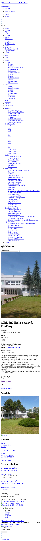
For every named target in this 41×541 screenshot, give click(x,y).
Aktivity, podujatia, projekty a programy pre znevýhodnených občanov (21, 217)
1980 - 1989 (12, 153)
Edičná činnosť (13, 201)
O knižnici (8, 42)
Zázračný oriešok (13, 88)
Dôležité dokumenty (14, 119)
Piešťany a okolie (13, 240)
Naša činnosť (9, 47)
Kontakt (7, 52)
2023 (9, 125)
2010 (9, 148)
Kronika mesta (12, 230)
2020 (9, 131)
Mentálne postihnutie (14, 210)
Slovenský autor (13, 83)
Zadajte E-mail (5, 530)
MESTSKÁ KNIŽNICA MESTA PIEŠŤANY (10, 469)
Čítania (10, 91)
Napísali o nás (12, 206)
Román (10, 79)
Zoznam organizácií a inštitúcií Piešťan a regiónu (23, 220)
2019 (9, 132)
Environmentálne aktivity (16, 177)
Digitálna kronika (10, 44)
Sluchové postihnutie (14, 213)
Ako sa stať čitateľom (14, 156)
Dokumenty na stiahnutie (15, 120)
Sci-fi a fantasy (12, 81)
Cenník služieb (12, 167)
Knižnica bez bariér (14, 113)
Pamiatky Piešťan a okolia (16, 239)
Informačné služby (14, 160)
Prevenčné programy (14, 179)
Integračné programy (14, 182)
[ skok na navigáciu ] (11, 11)
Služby (7, 45)
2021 (9, 129)
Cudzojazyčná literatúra (15, 67)
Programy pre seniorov (15, 180)
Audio (6, 34)
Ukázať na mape (6, 381)
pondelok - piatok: (6, 474)
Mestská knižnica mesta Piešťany (6, 7)
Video (6, 32)
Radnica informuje (14, 234)
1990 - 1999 (12, 151)
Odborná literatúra (13, 78)
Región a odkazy (10, 50)
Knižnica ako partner (14, 203)
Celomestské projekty (14, 196)
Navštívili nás (12, 204)
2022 (9, 127)
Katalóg (7, 14)
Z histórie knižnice (14, 110)
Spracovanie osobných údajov (10, 524)
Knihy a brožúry (13, 232)
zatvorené (4, 489)
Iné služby (11, 165)
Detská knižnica (5, 539)
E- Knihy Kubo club (14, 163)
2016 (9, 137)
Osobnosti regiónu (13, 225)
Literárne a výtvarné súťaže (16, 185)
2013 (9, 143)
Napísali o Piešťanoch (15, 237)
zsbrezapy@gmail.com (13, 347)
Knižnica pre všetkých (11, 49)
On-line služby (12, 161)
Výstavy (10, 90)
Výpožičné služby (13, 158)
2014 (9, 141)
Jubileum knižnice (13, 199)
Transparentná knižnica (15, 122)
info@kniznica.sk (6, 460)
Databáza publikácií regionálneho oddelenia (21, 223)
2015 (9, 139)
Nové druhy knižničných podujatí (18, 170)
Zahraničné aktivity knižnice (16, 198)
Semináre (11, 189)
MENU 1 (7, 55)
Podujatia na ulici (13, 194)
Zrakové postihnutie (14, 211)
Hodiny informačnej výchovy (17, 184)
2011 (9, 146)
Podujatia (7, 16)
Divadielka (11, 95)
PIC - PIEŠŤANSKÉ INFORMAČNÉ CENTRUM (12, 482)
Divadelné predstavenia (15, 192)
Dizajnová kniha (13, 69)
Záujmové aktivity (13, 175)
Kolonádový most (8, 487)
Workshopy (11, 98)
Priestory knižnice (13, 115)
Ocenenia (11, 117)
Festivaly (11, 172)
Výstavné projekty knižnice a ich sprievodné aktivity (24, 191)
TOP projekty (9, 39)
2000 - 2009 (12, 149)
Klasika (10, 74)
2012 (9, 144)
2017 (9, 136)
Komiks (10, 76)
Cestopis (11, 66)
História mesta (12, 228)
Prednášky (11, 187)
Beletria (10, 64)
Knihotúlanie (12, 96)
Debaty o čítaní (13, 93)
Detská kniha (12, 71)
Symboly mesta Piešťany (15, 227)
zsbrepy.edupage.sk (6, 388)
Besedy (10, 173)
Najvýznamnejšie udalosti (16, 112)
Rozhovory (8, 35)
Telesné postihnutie (14, 215)
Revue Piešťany (13, 235)
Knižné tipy (8, 30)
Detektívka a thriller (14, 72)
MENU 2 (7, 57)
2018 (9, 134)
